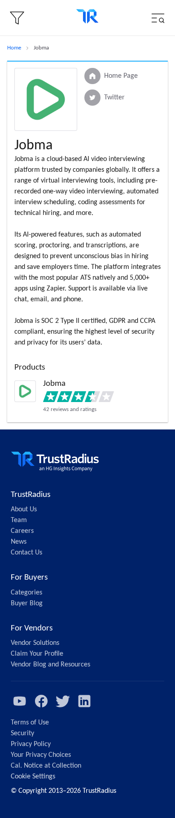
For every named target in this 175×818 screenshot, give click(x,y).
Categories (26, 592)
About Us (24, 509)
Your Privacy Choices (41, 755)
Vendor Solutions (35, 643)
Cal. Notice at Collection (46, 765)
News (18, 541)
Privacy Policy (31, 744)
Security (22, 733)
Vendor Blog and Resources (50, 664)
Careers (22, 531)
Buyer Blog (27, 603)
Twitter (114, 97)
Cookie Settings (33, 776)
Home (14, 48)
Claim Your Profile (37, 653)
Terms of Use (30, 722)
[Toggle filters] (17, 18)
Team (19, 520)
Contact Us (26, 552)
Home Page (121, 76)
